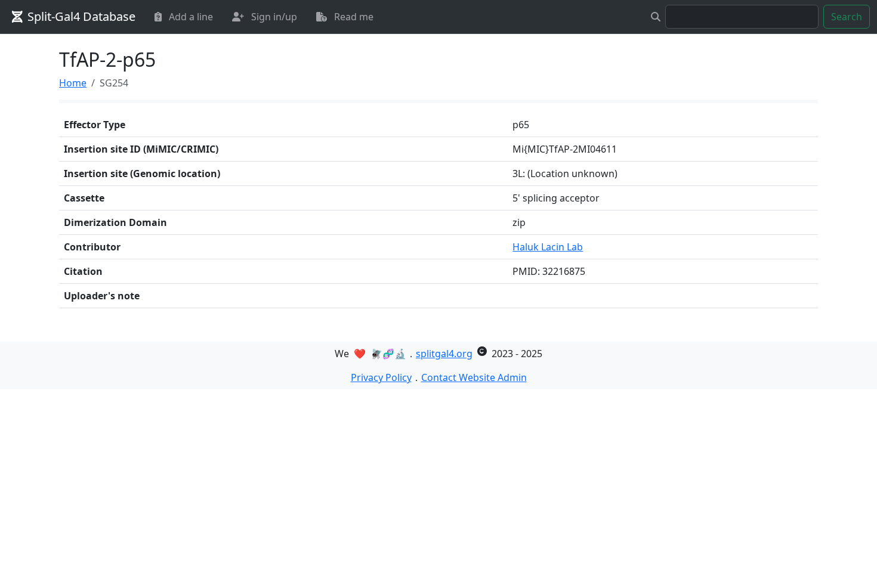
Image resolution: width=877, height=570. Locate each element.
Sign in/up (273, 16)
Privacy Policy (381, 377)
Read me (352, 16)
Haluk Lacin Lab (547, 246)
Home (73, 82)
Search (846, 16)
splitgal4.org (444, 353)
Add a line (189, 16)
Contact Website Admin (474, 377)
